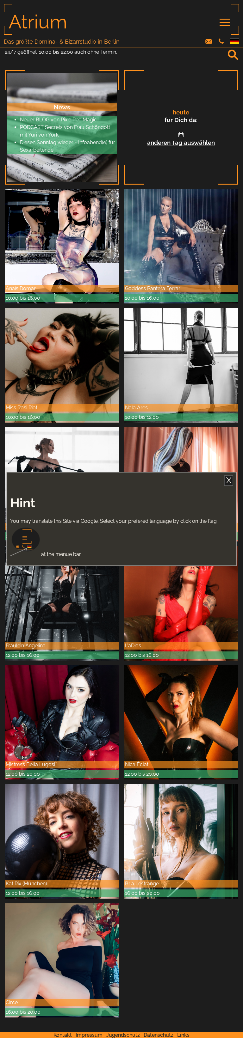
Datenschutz (158, 1035)
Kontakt (62, 1035)
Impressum (89, 1035)
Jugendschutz (123, 1035)
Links (183, 1035)
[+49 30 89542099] (221, 42)
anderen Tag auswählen (181, 142)
